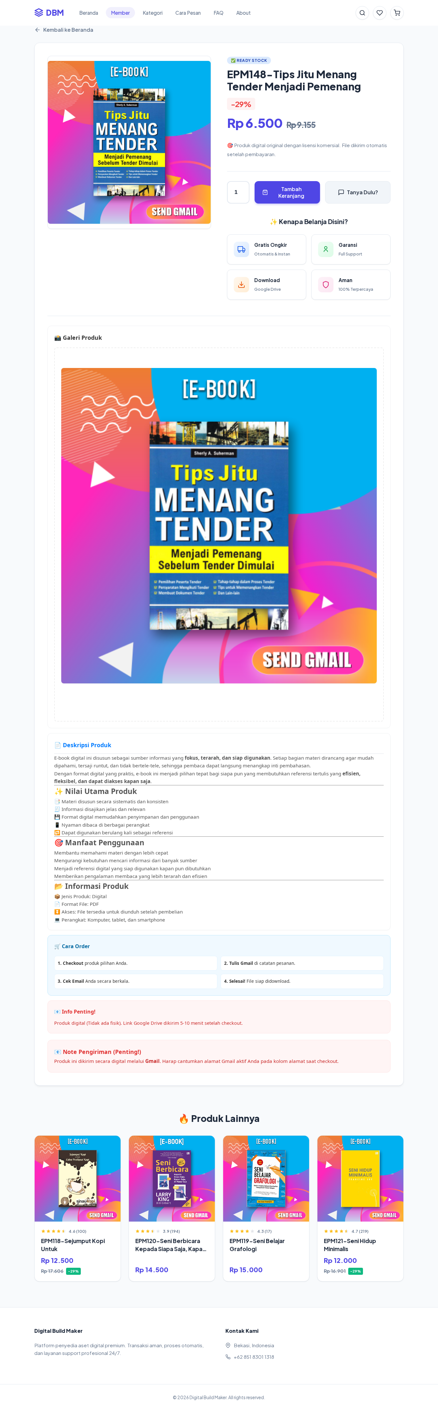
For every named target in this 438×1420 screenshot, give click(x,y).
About (243, 13)
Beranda (88, 13)
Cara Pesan (188, 13)
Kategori (153, 13)
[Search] (362, 13)
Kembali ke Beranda (68, 29)
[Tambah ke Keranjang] (111, 1143)
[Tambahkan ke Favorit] (44, 1143)
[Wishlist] (379, 13)
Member (120, 13)
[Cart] (397, 13)
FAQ (218, 13)
